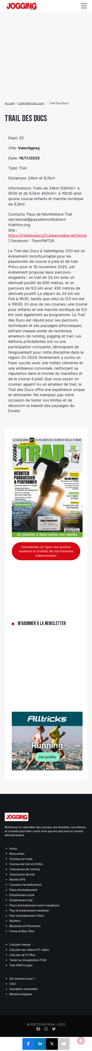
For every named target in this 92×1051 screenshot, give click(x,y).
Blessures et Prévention (25, 926)
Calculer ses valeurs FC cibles (29, 949)
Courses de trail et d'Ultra (26, 864)
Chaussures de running (24, 869)
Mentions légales (20, 994)
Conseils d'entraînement (25, 884)
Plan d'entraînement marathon (29, 910)
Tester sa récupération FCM (27, 960)
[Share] (28, 1044)
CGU (12, 983)
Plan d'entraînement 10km (26, 915)
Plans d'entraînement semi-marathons (34, 905)
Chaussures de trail (22, 874)
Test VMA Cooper (21, 965)
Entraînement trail (21, 900)
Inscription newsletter (23, 989)
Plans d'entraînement (23, 890)
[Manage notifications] (81, 1040)
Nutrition (15, 921)
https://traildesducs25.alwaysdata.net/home (47, 235)
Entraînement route (21, 895)
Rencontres (17, 853)
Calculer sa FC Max (22, 955)
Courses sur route (21, 859)
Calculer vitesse (20, 944)
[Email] (64, 1044)
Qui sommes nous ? (22, 978)
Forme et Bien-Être (21, 931)
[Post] (52, 1044)
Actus (13, 848)
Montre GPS (17, 879)
